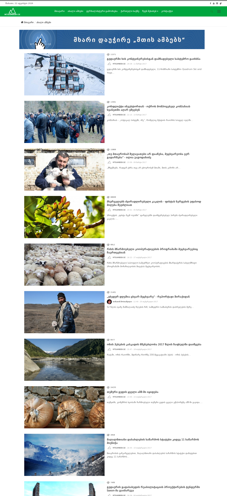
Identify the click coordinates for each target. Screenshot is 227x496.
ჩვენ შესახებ (149, 11)
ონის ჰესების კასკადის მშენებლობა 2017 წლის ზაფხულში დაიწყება (154, 344)
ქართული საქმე (130, 11)
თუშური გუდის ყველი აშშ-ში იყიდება (132, 392)
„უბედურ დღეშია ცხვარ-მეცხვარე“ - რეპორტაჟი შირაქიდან (148, 296)
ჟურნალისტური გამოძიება (102, 11)
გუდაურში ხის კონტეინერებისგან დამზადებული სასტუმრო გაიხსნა (153, 58)
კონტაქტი (167, 11)
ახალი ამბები (75, 11)
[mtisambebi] (112, 38)
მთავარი (59, 11)
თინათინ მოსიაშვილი (122, 302)
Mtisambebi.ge (119, 64)
